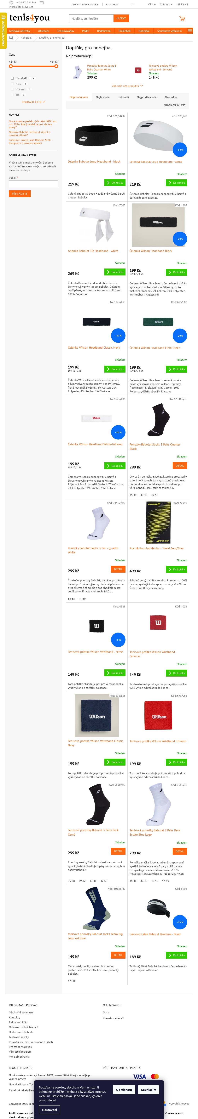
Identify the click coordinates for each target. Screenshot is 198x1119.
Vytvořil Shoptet (179, 1103)
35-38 (133, 494)
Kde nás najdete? (113, 1018)
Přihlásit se (20, 194)
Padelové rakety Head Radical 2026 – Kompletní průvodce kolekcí (31, 142)
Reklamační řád (18, 1022)
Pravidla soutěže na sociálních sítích (31, 1042)
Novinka (23, 89)
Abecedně (171, 97)
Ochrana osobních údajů (23, 1027)
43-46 (93, 880)
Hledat (121, 18)
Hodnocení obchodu (21, 1032)
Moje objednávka (19, 1056)
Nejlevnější (103, 97)
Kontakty (112, 4)
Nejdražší (123, 97)
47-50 (154, 494)
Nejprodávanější (147, 97)
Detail (180, 465)
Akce (21, 84)
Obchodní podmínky (85, 4)
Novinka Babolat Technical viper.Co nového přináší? (29, 134)
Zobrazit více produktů (125, 86)
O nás (106, 1012)
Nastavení (49, 1110)
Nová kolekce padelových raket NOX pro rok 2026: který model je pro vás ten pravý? (32, 124)
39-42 (143, 494)
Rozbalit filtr (32, 102)
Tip (20, 94)
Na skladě (25, 78)
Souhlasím (148, 1090)
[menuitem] (19, 31)
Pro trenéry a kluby (20, 1046)
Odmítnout (124, 1090)
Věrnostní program (20, 1051)
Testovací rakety (19, 1037)
